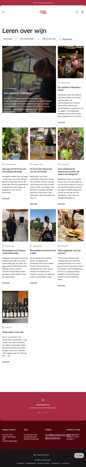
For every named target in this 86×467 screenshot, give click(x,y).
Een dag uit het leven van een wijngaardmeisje (14, 170)
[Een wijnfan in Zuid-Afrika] (29, 79)
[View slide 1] (39, 412)
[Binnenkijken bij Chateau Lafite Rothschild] (15, 225)
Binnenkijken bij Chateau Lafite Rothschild (14, 251)
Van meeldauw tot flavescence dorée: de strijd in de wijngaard (68, 171)
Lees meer (7, 118)
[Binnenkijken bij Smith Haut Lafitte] (43, 225)
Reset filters (67, 39)
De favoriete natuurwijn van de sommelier (41, 170)
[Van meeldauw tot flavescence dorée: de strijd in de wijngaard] (71, 143)
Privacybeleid (20, 463)
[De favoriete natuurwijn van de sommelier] (43, 143)
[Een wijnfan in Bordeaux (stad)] (71, 62)
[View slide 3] (44, 412)
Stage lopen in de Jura (13, 332)
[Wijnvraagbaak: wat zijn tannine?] (71, 225)
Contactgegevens (55, 463)
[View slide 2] (41, 412)
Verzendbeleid (65, 463)
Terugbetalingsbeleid (30, 463)
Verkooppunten (73, 435)
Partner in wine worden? (73, 438)
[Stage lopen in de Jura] (15, 307)
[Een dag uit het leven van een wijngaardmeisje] (15, 143)
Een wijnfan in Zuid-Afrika (18, 93)
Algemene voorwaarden (43, 463)
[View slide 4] (47, 412)
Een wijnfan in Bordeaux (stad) (69, 88)
